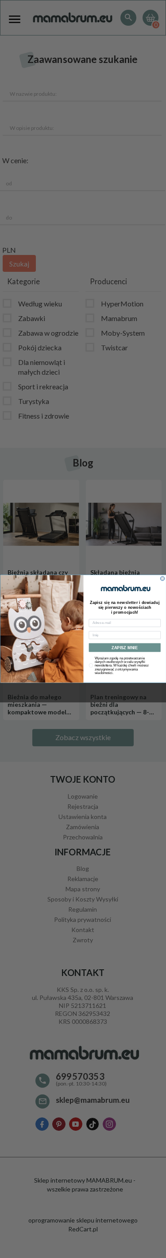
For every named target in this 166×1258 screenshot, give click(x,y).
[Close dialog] (162, 578)
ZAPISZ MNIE (125, 648)
